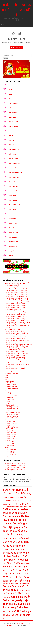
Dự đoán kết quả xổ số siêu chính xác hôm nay (15, 530)
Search (5, 58)
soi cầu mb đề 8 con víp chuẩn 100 (16, 294)
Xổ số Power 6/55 (13, 126)
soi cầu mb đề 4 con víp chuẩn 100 (16, 291)
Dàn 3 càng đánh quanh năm (17, 510)
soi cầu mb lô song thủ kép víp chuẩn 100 (18, 322)
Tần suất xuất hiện (14, 214)
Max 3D (11, 131)
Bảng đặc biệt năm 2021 (16, 498)
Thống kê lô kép (13, 191)
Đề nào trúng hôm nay (11, 374)
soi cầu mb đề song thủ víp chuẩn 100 (17, 302)
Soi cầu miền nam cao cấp (12, 350)
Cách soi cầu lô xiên (18, 504)
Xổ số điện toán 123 (14, 149)
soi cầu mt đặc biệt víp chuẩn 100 (16, 335)
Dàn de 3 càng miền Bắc (16, 516)
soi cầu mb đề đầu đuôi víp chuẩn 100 (17, 300)
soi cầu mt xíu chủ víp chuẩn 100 (16, 348)
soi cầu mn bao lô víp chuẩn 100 (15, 351)
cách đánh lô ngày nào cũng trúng (22, 506)
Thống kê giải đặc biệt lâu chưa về (16, 609)
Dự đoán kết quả (9, 372)
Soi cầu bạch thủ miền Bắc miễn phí (22, 583)
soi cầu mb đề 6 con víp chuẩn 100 (16, 292)
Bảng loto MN (10, 444)
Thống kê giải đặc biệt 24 (16, 603)
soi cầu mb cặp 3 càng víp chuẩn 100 (17, 287)
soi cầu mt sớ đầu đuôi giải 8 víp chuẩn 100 (19, 344)
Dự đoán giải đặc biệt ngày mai (15, 525)
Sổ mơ (11, 255)
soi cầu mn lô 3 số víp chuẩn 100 (16, 359)
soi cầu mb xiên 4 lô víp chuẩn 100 (16, 313)
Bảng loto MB (10, 445)
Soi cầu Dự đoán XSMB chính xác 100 (15, 587)
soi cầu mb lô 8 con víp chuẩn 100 (16, 307)
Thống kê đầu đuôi (14, 177)
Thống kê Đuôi (13, 200)
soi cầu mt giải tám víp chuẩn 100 (16, 337)
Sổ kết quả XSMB (13, 103)
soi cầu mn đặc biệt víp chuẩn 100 (16, 355)
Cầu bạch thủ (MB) (14, 159)
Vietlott (7, 390)
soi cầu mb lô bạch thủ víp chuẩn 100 (17, 324)
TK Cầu (7, 410)
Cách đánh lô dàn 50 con (8, 506)
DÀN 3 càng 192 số (13, 509)
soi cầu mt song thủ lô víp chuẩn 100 (17, 346)
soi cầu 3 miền (8, 583)
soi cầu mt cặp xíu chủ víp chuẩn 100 (17, 333)
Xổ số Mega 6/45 (13, 122)
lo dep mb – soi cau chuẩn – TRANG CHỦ (17, 283)
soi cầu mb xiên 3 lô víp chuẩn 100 (16, 315)
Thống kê (11, 140)
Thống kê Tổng (13, 209)
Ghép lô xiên (14, 563)
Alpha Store (11, 625)
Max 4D (11, 135)
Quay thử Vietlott (13, 251)
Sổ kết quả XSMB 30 (12, 388)
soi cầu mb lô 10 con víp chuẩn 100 (16, 289)
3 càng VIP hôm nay (14, 489)
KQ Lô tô (7, 440)
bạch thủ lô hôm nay (8, 497)
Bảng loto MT (10, 442)
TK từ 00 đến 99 (13, 218)
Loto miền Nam (13, 228)
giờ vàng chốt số (25, 563)
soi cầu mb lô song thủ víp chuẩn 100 (17, 320)
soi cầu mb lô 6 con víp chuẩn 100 (16, 305)
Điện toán (7, 403)
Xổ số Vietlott (10, 399)
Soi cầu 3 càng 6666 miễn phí (16, 575)
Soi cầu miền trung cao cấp (12, 329)
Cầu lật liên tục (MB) (14, 163)
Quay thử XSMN (13, 241)
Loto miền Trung (13, 232)
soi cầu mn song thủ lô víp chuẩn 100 (17, 368)
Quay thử (7, 447)
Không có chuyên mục (15, 566)
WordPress (21, 623)
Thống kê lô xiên (13, 186)
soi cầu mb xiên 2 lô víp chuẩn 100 (16, 316)
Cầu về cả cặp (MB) (14, 168)
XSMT (10, 94)
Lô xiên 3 (12, 570)
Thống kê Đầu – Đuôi (14, 205)
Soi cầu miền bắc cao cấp (12, 285)
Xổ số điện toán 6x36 (14, 145)
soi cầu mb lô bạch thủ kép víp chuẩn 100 (18, 311)
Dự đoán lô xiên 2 (15, 536)
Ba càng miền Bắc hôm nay (17, 491)
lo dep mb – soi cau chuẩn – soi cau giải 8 (16, 9)
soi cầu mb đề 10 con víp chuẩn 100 (16, 296)
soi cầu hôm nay (21, 590)
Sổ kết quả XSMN (13, 108)
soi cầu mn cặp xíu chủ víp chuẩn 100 (17, 353)
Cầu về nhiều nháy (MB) (15, 172)
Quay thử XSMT (13, 246)
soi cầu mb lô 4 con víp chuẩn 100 (16, 303)
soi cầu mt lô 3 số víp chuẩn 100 (15, 338)
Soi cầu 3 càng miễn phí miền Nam (16, 578)
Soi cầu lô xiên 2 (15, 593)
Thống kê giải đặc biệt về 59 (17, 612)
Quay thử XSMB (13, 237)
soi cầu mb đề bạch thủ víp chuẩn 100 (17, 298)
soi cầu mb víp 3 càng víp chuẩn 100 (17, 318)
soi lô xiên (8, 597)
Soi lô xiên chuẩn (20, 596)
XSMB (10, 85)
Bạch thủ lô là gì (19, 497)
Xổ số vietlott (12, 117)
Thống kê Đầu (12, 195)
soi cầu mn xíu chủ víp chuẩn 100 (16, 370)
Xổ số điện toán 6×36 (12, 409)
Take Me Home (17, 47)
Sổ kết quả (8, 383)
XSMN (10, 89)
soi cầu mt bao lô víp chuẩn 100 (15, 331)
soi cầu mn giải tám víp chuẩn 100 (16, 357)
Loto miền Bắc (13, 223)
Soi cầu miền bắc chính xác (13, 309)
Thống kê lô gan (13, 182)
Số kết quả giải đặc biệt (15, 600)
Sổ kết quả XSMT (13, 112)
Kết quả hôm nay (13, 99)
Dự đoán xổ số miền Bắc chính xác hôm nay (16, 559)
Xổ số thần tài (12, 154)
